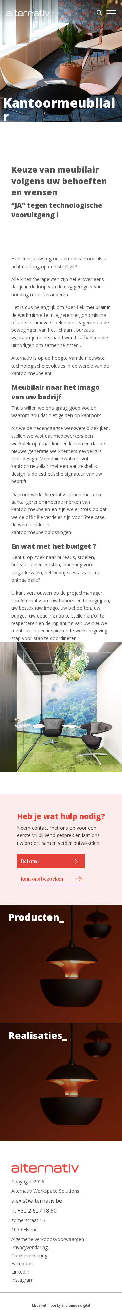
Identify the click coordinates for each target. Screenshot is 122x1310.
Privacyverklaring (29, 1247)
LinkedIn (20, 1271)
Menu (111, 13)
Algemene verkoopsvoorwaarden (47, 1239)
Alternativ (28, 13)
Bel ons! (30, 861)
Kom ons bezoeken (41, 879)
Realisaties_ (37, 1035)
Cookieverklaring (29, 1255)
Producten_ (36, 917)
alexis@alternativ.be (36, 1200)
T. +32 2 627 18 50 (34, 1210)
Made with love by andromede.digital (61, 1305)
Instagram (22, 1280)
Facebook (22, 1263)
